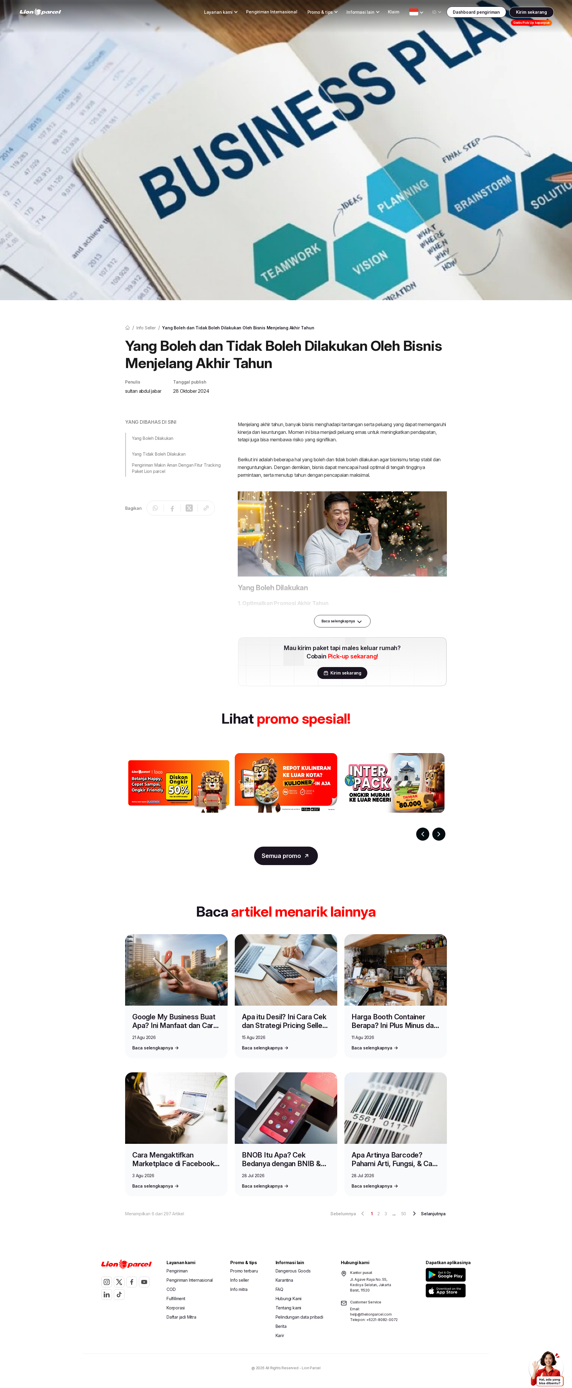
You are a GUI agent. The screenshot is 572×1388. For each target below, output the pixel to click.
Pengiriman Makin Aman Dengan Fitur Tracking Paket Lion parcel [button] (176, 468)
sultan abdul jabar (143, 391)
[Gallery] (286, 797)
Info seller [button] (239, 1280)
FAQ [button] (279, 1289)
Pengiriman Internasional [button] (271, 11)
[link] (40, 12)
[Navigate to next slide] (438, 834)
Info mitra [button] (239, 1289)
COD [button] (171, 1289)
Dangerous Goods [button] (293, 1270)
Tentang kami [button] (288, 1307)
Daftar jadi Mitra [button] (181, 1317)
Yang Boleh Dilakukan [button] (152, 438)
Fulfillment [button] (176, 1298)
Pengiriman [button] (177, 1270)
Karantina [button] (284, 1280)
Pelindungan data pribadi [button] (299, 1317)
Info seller (146, 327)
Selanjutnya (433, 1213)
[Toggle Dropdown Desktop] (414, 12)
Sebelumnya (343, 1213)
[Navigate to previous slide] (422, 834)
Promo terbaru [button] (244, 1270)
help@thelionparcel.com (371, 1314)
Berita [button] (281, 1326)
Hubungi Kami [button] (289, 1298)
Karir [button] (280, 1335)
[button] (175, 446)
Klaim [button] (393, 11)
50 (403, 1213)
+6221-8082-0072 (382, 1319)
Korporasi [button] (176, 1307)
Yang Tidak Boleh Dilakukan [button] (159, 454)
